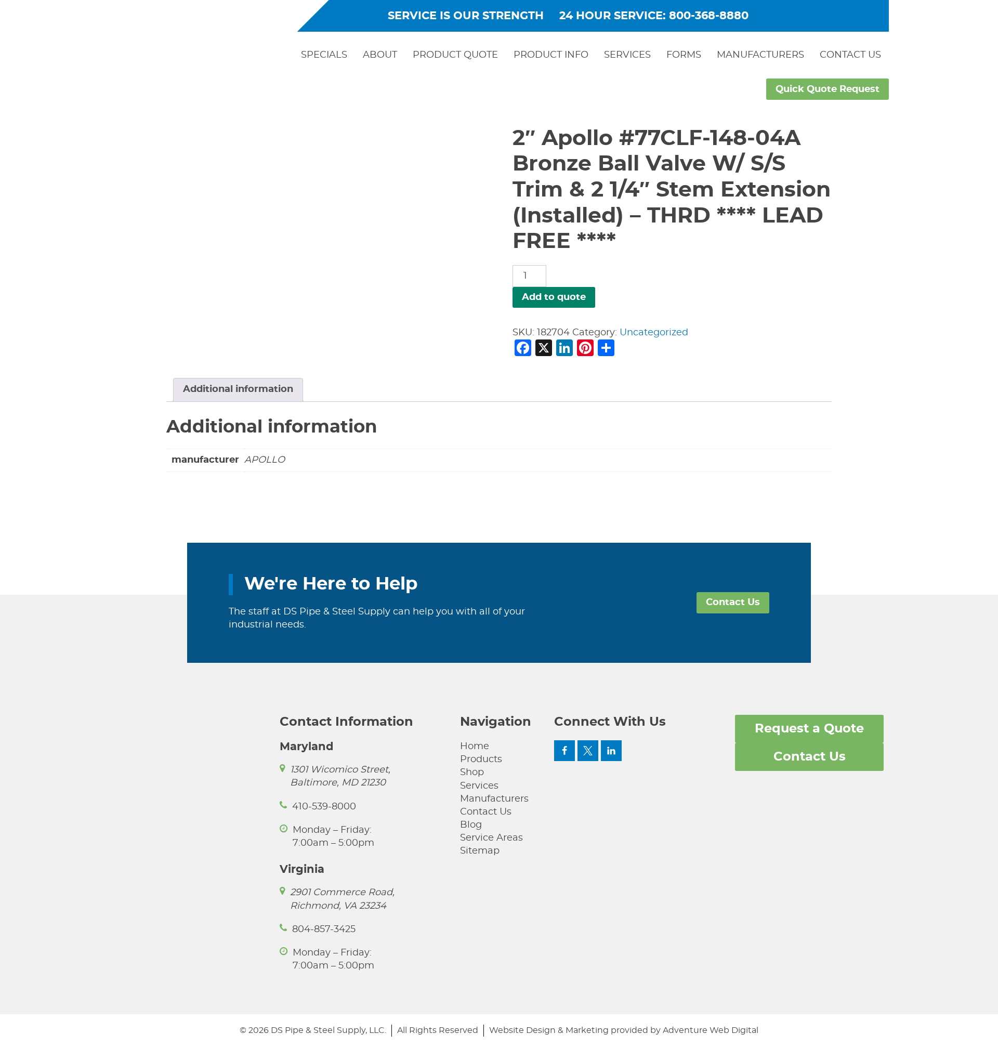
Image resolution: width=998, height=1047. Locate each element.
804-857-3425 (324, 929)
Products (481, 759)
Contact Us (850, 55)
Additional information (238, 389)
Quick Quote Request (827, 89)
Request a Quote (809, 729)
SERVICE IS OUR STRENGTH (466, 15)
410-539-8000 (324, 807)
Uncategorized (654, 332)
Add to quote (554, 297)
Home (474, 746)
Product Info (551, 55)
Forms (683, 55)
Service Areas (491, 838)
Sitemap (480, 851)
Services (627, 55)
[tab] (238, 389)
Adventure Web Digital (710, 1030)
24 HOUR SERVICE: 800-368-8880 (653, 15)
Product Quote (455, 55)
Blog (471, 825)
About (380, 55)
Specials (324, 55)
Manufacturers (760, 55)
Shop (472, 772)
